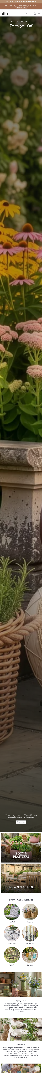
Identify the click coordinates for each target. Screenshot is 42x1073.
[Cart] (35, 13)
